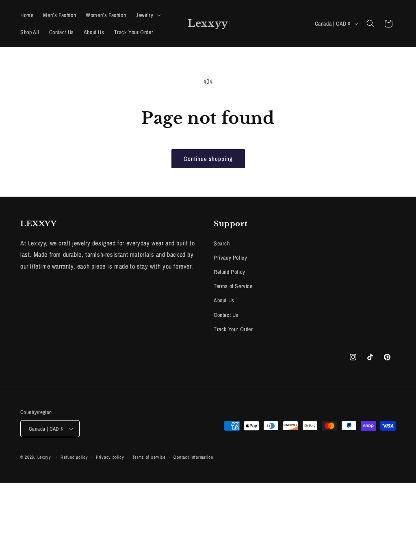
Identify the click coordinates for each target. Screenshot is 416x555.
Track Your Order (233, 329)
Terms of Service (233, 286)
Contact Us (226, 315)
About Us (224, 300)
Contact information (193, 457)
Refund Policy (229, 271)
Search (222, 243)
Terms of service (149, 457)
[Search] (370, 24)
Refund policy (74, 457)
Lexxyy (44, 457)
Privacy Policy (230, 257)
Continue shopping (208, 158)
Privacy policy (110, 457)
